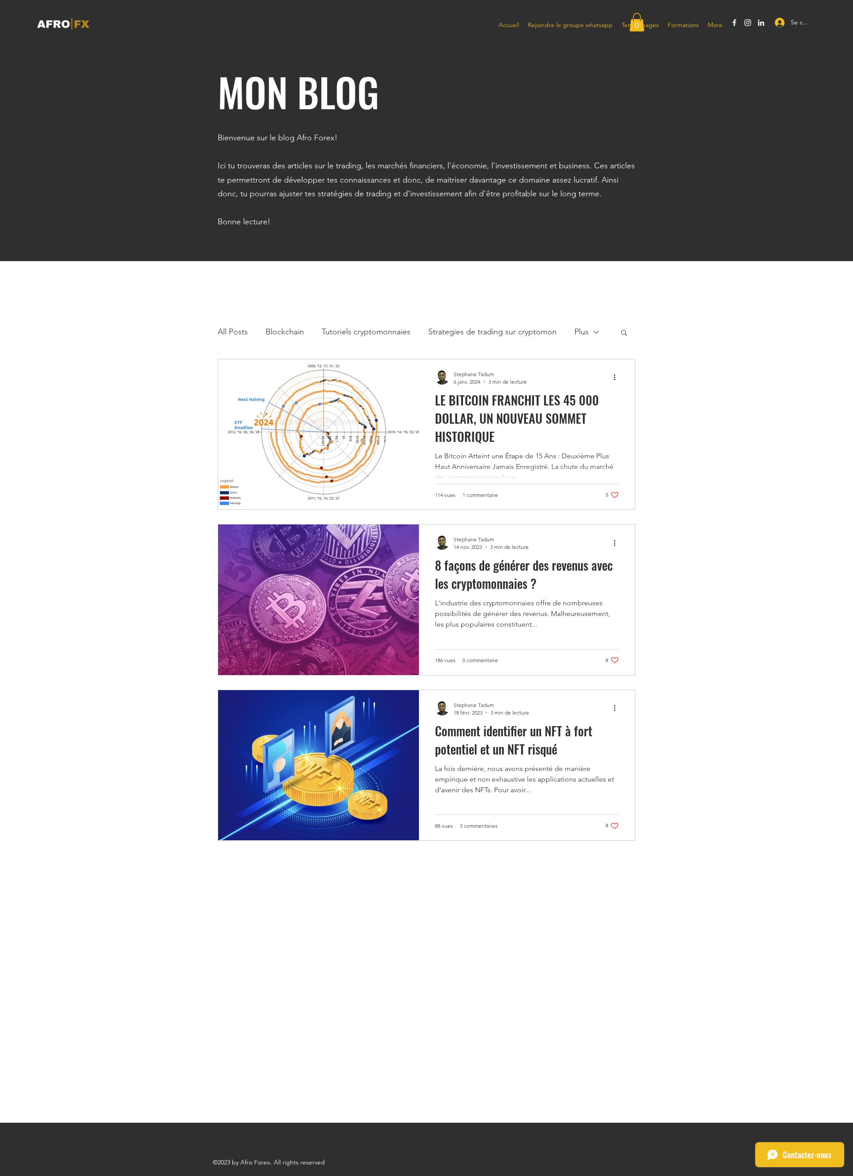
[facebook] (734, 22)
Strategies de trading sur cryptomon (492, 332)
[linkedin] (761, 22)
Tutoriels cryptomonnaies (366, 332)
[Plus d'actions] (617, 377)
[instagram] (747, 22)
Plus (581, 332)
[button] (637, 22)
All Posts (233, 332)
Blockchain (285, 332)
